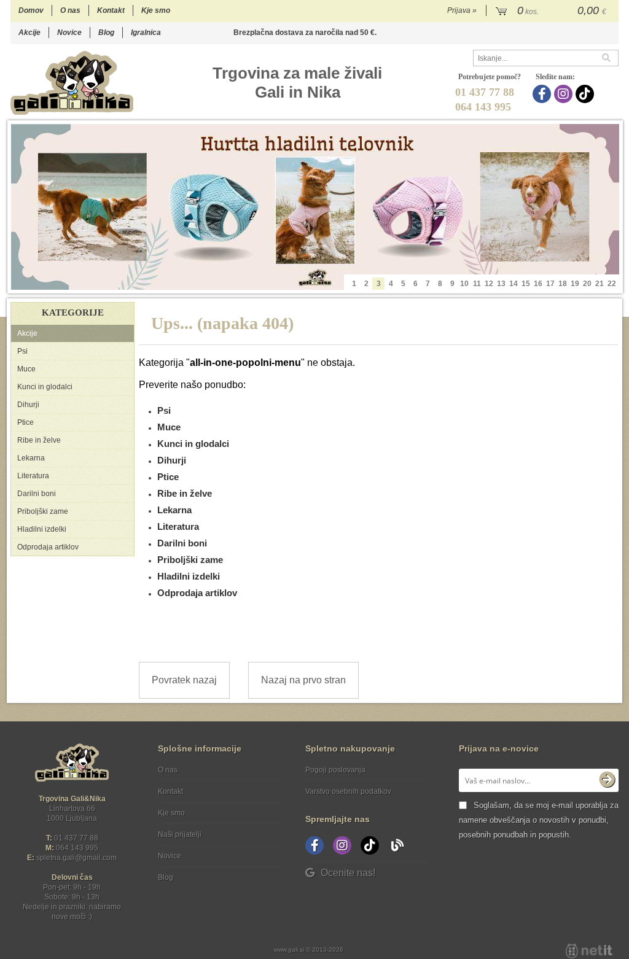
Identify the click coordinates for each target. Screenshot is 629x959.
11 (477, 283)
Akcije (29, 32)
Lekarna (31, 458)
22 (612, 283)
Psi (22, 351)
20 (587, 283)
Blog (106, 32)
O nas (70, 10)
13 (501, 283)
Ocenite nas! (348, 873)
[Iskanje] (610, 58)
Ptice (25, 422)
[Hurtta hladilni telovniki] (315, 206)
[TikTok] (586, 94)
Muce (26, 369)
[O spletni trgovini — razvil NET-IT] (589, 951)
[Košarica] (552, 11)
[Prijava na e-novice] (607, 780)
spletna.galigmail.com (76, 857)
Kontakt (111, 10)
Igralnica (146, 32)
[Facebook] (543, 94)
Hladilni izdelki (41, 529)
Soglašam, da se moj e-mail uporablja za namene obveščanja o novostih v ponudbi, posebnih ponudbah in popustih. (539, 820)
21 (599, 283)
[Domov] (71, 82)
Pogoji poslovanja (335, 770)
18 (562, 283)
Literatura (33, 476)
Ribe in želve (39, 440)
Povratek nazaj (184, 680)
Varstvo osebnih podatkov (348, 791)
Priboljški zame (42, 511)
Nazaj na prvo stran (303, 680)
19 (575, 283)
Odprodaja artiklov (48, 547)
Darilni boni (36, 493)
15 (526, 283)
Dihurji (28, 404)
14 (513, 283)
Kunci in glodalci (44, 386)
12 (489, 283)
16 (538, 283)
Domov (31, 10)
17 (550, 283)
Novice (69, 32)
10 (464, 283)
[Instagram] (565, 94)
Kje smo (155, 10)
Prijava (462, 10)
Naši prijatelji (179, 834)
